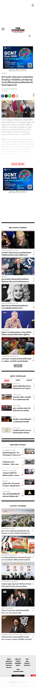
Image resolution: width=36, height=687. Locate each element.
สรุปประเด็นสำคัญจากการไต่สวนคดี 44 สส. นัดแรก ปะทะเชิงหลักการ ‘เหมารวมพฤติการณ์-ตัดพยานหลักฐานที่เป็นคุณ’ (22, 387)
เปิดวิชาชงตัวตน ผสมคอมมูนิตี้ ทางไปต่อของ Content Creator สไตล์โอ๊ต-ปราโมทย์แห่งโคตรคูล (17, 638)
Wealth (18, 659)
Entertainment (8, 250)
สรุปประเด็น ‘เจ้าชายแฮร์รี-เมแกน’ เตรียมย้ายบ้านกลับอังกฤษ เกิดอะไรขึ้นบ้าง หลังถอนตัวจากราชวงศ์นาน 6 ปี (11, 484)
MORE (18, 366)
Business (14, 356)
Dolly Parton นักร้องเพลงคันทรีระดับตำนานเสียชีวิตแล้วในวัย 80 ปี (15, 306)
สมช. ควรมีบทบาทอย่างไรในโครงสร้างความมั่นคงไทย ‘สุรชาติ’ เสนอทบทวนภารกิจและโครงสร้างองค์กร (22, 409)
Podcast (9, 661)
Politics (16, 384)
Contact (27, 665)
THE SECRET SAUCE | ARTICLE (20, 635)
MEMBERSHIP (18, 675)
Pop (27, 659)
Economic (5, 356)
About (18, 665)
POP (16, 250)
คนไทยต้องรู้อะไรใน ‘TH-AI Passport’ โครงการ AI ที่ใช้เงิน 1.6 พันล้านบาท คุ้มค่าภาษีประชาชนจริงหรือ (11, 454)
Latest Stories (18, 506)
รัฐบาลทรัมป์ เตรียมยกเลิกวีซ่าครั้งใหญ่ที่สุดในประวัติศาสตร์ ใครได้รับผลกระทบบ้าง (15, 280)
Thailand (5, 330)
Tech (14, 450)
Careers (18, 663)
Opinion (5, 635)
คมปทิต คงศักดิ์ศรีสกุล (10, 89)
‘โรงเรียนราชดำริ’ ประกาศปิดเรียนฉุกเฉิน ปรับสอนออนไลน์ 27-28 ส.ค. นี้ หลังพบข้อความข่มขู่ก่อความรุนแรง (22, 431)
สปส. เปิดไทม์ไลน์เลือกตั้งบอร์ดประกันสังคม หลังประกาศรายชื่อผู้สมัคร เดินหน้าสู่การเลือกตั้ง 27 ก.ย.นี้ (11, 495)
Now (27, 661)
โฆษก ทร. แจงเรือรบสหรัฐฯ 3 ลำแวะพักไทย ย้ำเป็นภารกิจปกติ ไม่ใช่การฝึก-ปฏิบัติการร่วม (16, 333)
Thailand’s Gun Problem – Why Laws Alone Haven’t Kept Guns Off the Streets (10, 463)
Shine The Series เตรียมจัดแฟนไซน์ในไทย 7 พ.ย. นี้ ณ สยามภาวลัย (15, 611)
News (9, 659)
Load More (18, 643)
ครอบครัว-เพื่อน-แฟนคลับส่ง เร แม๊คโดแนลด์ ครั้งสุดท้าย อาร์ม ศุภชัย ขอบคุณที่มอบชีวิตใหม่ (22, 398)
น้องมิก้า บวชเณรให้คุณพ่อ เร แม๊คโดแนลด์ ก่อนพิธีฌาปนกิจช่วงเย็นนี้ (22, 420)
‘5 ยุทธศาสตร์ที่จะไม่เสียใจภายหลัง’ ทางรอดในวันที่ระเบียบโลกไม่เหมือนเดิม (10, 474)
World (4, 73)
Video (18, 661)
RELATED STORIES (18, 227)
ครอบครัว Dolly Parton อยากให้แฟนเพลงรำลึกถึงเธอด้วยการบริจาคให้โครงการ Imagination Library (16, 253)
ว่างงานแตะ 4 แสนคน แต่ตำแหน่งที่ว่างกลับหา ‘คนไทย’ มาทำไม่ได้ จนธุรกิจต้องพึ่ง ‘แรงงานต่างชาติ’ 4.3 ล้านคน (16, 360)
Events (27, 663)
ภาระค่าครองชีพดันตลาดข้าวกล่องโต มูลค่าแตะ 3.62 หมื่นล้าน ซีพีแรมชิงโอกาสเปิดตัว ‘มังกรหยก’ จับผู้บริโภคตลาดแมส (16, 558)
